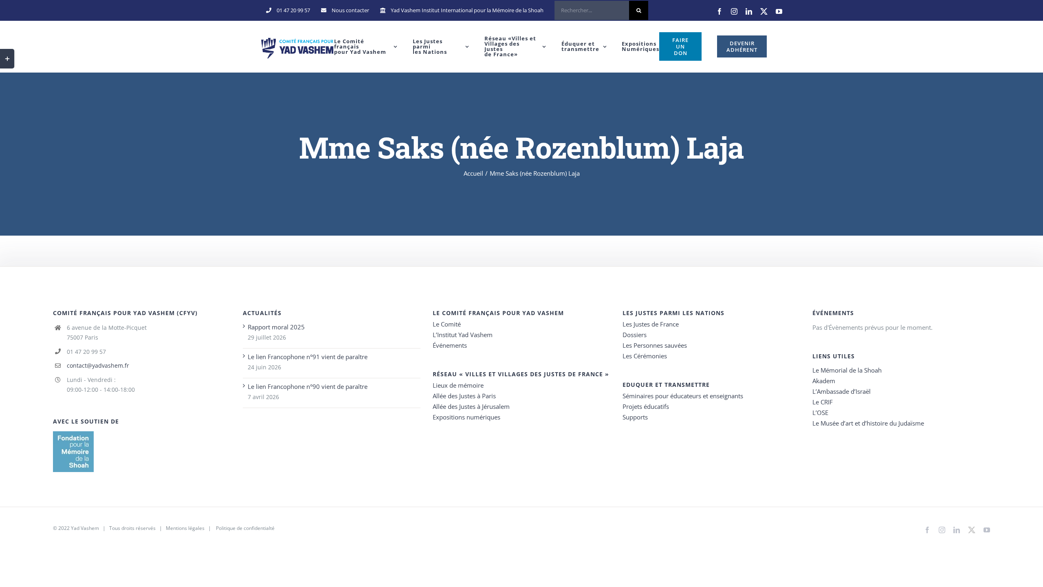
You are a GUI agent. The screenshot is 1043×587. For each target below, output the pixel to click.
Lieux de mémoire (458, 385)
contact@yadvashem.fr (98, 365)
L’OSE (820, 412)
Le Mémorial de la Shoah (847, 370)
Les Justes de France (651, 324)
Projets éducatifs (646, 406)
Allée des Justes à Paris (464, 396)
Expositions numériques (466, 417)
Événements (450, 345)
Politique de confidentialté (245, 528)
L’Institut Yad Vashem (463, 335)
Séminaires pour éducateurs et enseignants (683, 396)
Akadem (823, 381)
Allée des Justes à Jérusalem (471, 406)
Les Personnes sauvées (655, 345)
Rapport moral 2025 (276, 327)
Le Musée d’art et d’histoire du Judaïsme (868, 423)
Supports (635, 417)
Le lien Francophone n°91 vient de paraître (307, 357)
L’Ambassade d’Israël (841, 391)
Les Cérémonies (645, 356)
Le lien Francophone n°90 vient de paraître (307, 386)
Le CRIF (822, 402)
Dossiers (635, 335)
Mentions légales (185, 528)
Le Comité (447, 324)
